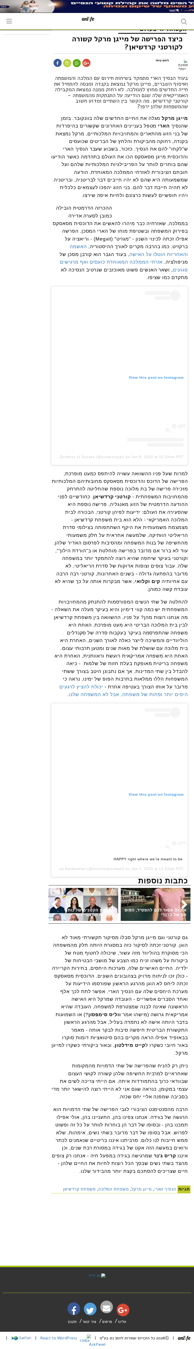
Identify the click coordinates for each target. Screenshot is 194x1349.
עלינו (122, 1321)
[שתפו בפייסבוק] (57, 63)
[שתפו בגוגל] (86, 63)
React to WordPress (59, 1338)
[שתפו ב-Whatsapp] (77, 63)
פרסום (107, 1321)
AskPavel (97, 1344)
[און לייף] (97, 1275)
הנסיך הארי (165, 1189)
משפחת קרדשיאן (79, 1189)
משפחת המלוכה (113, 1189)
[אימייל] (107, 1308)
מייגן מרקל (141, 1189)
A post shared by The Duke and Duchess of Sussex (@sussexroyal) (63, 457)
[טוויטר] (90, 1312)
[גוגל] (122, 1311)
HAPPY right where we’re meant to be (148, 859)
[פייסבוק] (73, 1313)
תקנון (72, 1321)
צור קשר (89, 1321)
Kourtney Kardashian (67, 869)
